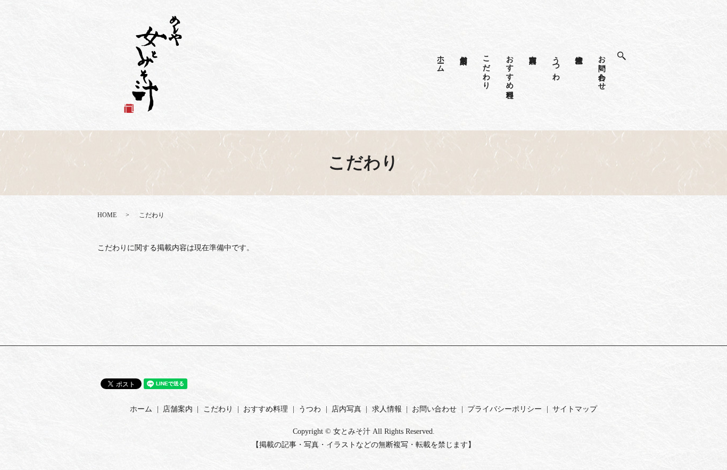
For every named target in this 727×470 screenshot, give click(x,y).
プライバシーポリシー (504, 409)
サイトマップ (574, 409)
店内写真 (533, 51)
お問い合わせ (602, 68)
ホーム (440, 59)
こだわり (487, 68)
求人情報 (579, 51)
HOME (107, 215)
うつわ (556, 64)
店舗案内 (464, 51)
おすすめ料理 (510, 68)
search (627, 56)
